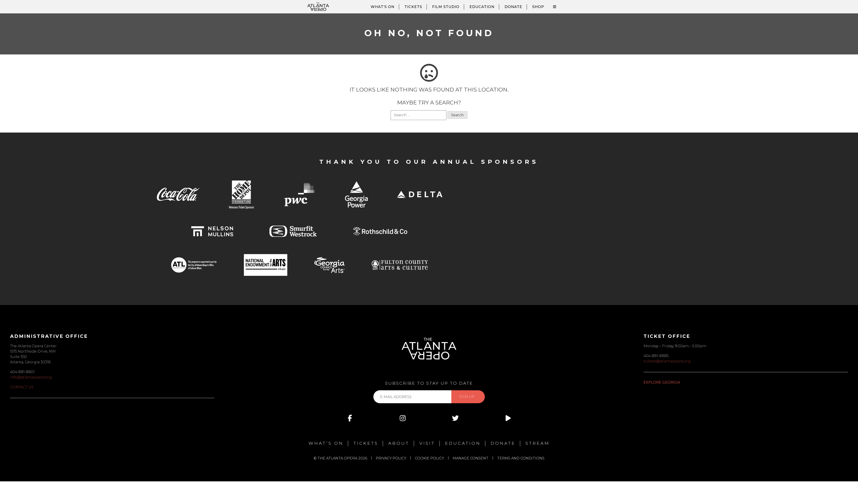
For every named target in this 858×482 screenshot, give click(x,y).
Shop (538, 7)
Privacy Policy (391, 458)
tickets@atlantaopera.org (667, 361)
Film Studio (445, 7)
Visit (427, 443)
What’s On (382, 7)
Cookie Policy (429, 458)
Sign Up (467, 397)
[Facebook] (350, 418)
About (398, 443)
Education (481, 7)
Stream (538, 443)
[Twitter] (455, 418)
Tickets (413, 7)
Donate (513, 7)
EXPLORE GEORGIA (662, 382)
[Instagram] (402, 418)
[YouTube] (508, 418)
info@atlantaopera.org (31, 377)
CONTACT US (22, 387)
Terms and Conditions (521, 458)
